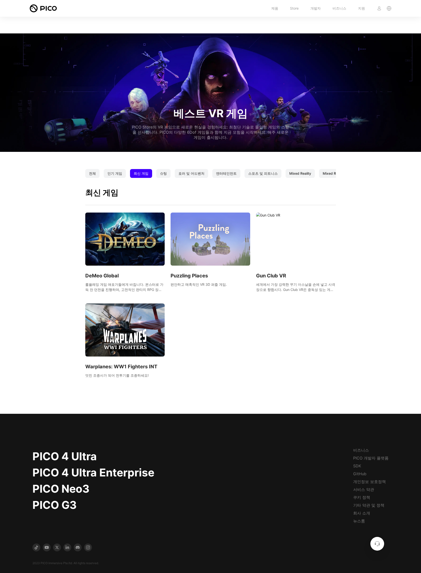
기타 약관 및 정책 (368, 505)
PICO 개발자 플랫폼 (371, 458)
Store (294, 8)
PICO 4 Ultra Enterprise (93, 472)
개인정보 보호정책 (369, 481)
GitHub (359, 473)
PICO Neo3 (60, 488)
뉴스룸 (359, 520)
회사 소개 (361, 513)
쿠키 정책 (361, 497)
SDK (357, 465)
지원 (361, 8)
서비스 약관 (363, 489)
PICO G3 (54, 505)
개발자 (315, 8)
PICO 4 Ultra (64, 456)
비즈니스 (339, 8)
